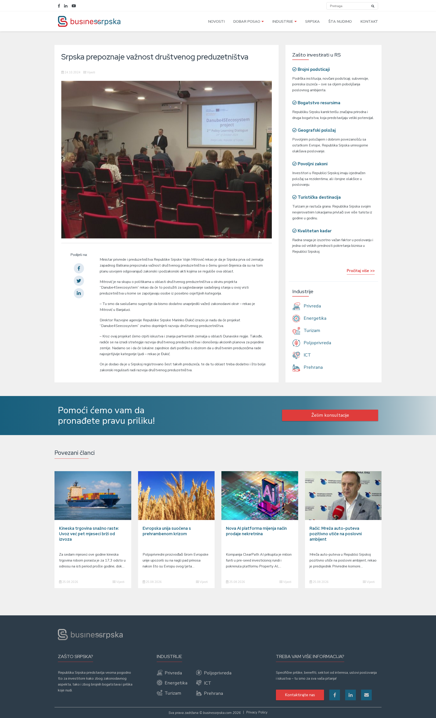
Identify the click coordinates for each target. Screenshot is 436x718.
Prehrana (312, 367)
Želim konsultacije (330, 415)
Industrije (282, 21)
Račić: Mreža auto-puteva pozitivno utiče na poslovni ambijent (336, 534)
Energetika (314, 318)
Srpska (312, 21)
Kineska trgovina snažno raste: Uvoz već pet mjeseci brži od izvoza (89, 534)
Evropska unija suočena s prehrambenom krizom (167, 531)
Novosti (216, 21)
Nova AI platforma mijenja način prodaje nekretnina (256, 531)
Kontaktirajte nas (300, 695)
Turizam (311, 330)
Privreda (311, 306)
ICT (306, 355)
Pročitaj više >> (361, 270)
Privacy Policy (257, 712)
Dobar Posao (246, 21)
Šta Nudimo (340, 21)
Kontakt (369, 21)
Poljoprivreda (316, 343)
